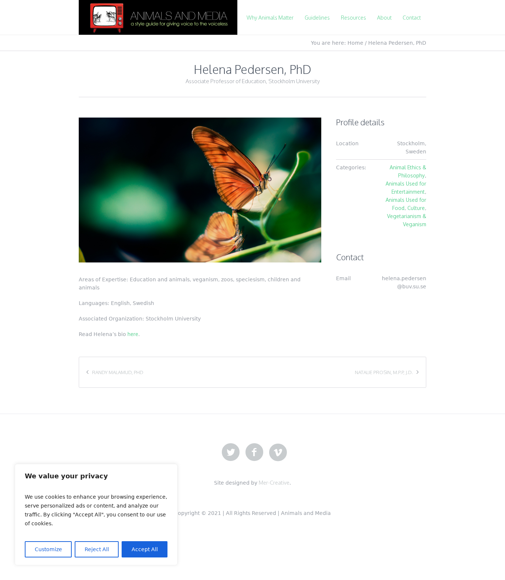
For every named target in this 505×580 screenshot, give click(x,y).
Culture (416, 208)
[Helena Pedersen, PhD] (200, 190)
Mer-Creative (274, 482)
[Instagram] (278, 452)
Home (355, 43)
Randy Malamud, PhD (117, 372)
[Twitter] (230, 452)
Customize (48, 549)
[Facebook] (254, 452)
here (133, 334)
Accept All (145, 549)
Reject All (97, 549)
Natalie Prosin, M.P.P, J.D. (384, 372)
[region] (96, 514)
